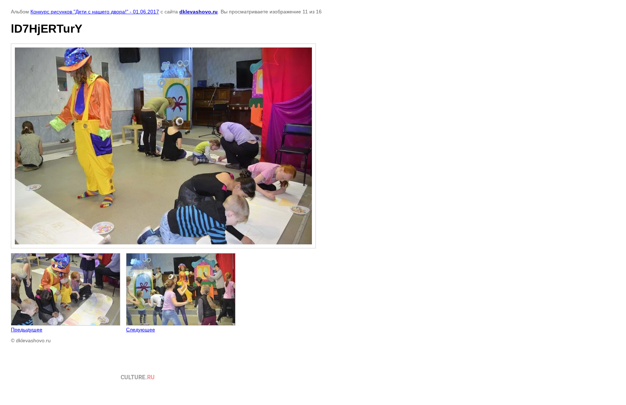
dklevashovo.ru (198, 12)
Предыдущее (26, 329)
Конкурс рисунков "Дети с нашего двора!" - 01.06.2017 (94, 12)
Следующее (140, 329)
